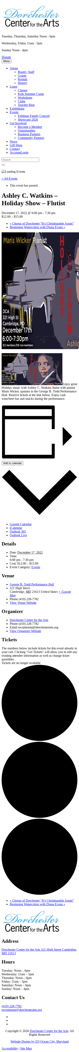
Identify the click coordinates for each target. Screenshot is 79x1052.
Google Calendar (21, 524)
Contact (15, 149)
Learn (13, 86)
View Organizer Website (25, 631)
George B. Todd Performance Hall (32, 584)
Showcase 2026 (28, 119)
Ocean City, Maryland (54, 1041)
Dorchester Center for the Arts (29, 620)
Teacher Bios (26, 105)
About (14, 68)
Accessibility (10, 1048)
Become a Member (30, 127)
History (22, 83)
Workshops (25, 97)
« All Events (9, 178)
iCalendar (16, 528)
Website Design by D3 (25, 1041)
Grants (22, 75)
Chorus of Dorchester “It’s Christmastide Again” (42, 223)
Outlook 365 (18, 531)
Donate (6, 57)
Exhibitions (17, 108)
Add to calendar (12, 463)
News (13, 141)
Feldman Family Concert (34, 116)
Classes (22, 90)
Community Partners (31, 138)
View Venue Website (23, 602)
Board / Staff (26, 72)
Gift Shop (16, 145)
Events (14, 112)
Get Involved (18, 123)
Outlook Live (18, 535)
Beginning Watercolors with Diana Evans (37, 227)
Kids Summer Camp (31, 94)
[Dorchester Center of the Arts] (32, 26)
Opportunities (26, 130)
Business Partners (29, 134)
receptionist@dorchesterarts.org (22, 1010)
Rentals (22, 79)
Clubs (21, 101)
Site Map (26, 1048)
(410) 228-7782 (12, 1006)
